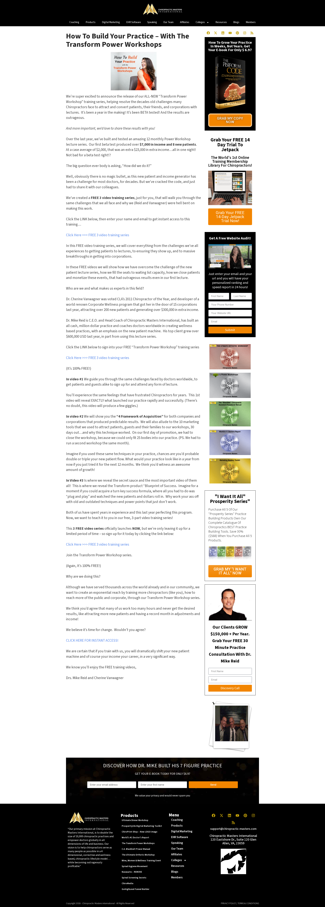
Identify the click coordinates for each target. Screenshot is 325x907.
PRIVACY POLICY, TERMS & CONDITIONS (240, 903)
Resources (221, 22)
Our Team (168, 22)
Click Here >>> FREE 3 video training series (97, 235)
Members (251, 22)
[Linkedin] (223, 33)
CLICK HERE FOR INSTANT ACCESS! (92, 640)
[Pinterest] (237, 33)
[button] (230, 120)
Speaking (152, 22)
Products (90, 22)
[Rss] (252, 33)
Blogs (236, 22)
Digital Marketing (111, 22)
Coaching (74, 22)
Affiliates (184, 22)
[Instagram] (244, 33)
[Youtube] (230, 33)
